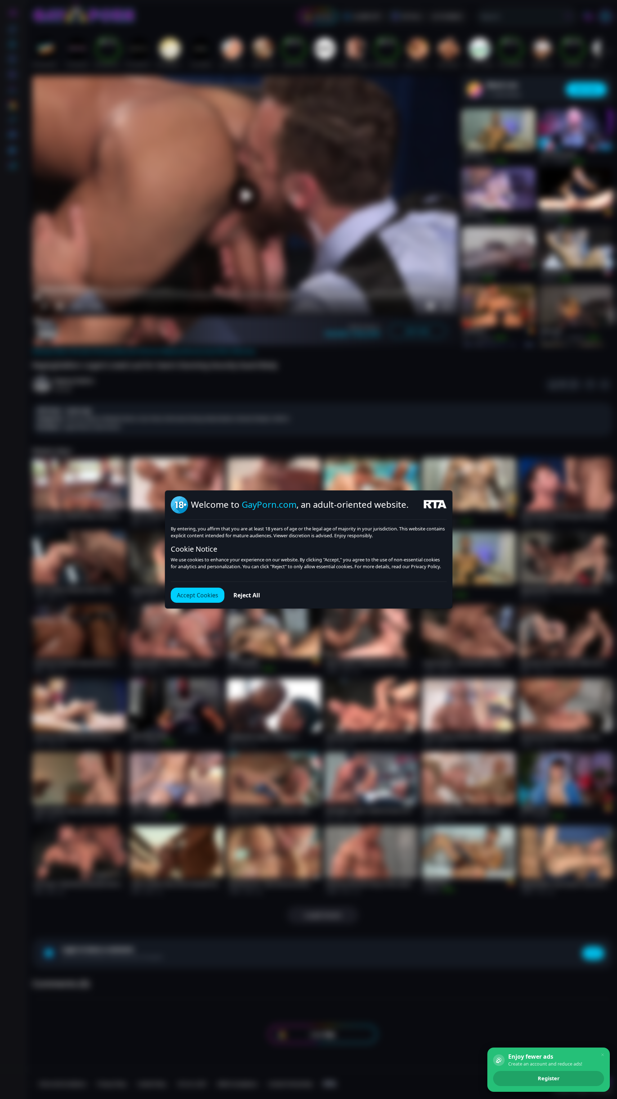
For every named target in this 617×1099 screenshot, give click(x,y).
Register (549, 1078)
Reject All (246, 595)
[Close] (602, 1054)
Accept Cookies (197, 595)
